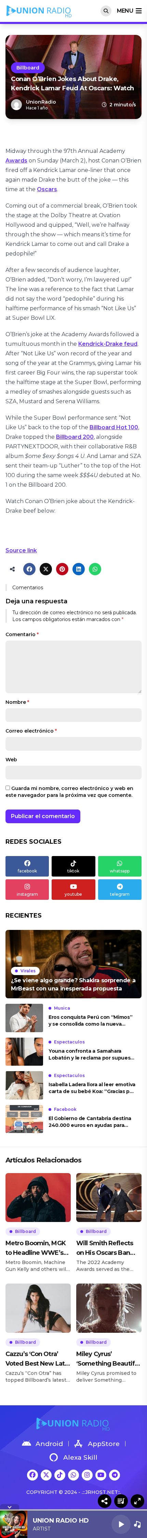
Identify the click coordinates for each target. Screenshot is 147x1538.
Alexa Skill (80, 1457)
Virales (28, 970)
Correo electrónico (31, 731)
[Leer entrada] (73, 964)
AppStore (104, 1444)
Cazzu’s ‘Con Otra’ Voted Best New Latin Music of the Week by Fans (37, 1359)
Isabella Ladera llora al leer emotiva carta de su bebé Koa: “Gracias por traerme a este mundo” (92, 1088)
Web (11, 760)
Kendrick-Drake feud (107, 344)
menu (125, 11)
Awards (16, 160)
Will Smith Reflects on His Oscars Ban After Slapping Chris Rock (106, 1248)
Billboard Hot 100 (114, 427)
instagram (27, 894)
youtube (73, 894)
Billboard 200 (75, 437)
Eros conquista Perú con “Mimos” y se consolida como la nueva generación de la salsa (90, 1020)
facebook (27, 870)
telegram (120, 894)
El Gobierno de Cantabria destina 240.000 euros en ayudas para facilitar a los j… (90, 1122)
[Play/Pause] (121, 1524)
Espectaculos (69, 1041)
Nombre (17, 702)
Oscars (47, 189)
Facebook (65, 1109)
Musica (62, 1008)
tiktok (73, 870)
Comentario (22, 634)
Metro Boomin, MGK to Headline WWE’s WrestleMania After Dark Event (35, 1248)
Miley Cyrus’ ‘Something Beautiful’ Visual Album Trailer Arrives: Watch (108, 1359)
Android (49, 1444)
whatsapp (120, 870)
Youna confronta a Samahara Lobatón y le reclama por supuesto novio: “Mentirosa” (92, 1054)
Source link (21, 550)
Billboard (27, 68)
